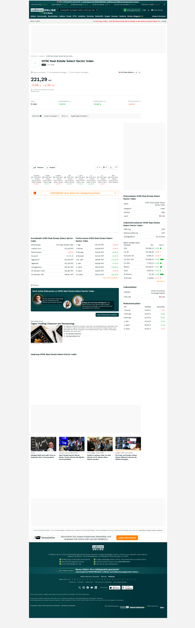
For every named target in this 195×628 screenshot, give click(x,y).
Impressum (72, 582)
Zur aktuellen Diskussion (73, 334)
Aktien (33, 16)
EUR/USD (127, 278)
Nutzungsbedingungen (120, 582)
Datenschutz (89, 582)
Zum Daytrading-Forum (73, 336)
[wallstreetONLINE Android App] (127, 589)
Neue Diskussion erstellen (107, 315)
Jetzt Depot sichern (66, 570)
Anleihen (81, 16)
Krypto (107, 16)
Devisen (114, 16)
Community (42, 16)
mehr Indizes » (161, 281)
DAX (125, 248)
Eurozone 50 (129, 256)
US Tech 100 (129, 259)
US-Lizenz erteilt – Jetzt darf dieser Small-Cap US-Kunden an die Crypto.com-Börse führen (111, 21)
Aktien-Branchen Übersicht (89, 576)
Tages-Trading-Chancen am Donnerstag (52, 323)
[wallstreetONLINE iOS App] (114, 589)
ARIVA (84, 594)
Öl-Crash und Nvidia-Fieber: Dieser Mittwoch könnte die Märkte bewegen (126, 457)
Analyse (52, 167)
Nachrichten (53, 16)
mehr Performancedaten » (111, 278)
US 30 (126, 252)
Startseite (34, 56)
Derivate (90, 16)
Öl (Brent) (127, 274)
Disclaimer (81, 582)
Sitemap (104, 576)
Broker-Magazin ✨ (135, 16)
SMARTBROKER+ (124, 562)
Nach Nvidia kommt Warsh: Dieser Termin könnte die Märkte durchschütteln (71, 457)
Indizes (62, 16)
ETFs (75, 16)
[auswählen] (98, 167)
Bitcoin (126, 267)
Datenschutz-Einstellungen (103, 582)
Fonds (68, 16)
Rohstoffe (99, 16)
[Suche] (97, 10)
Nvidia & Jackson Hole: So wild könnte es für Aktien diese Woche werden (99, 457)
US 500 (127, 263)
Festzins (122, 16)
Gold (126, 271)
